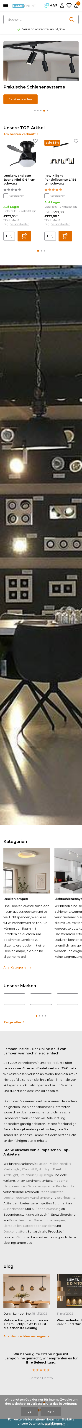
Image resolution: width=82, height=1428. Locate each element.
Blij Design (45, 1175)
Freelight (60, 1169)
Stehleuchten (67, 1197)
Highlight (45, 1169)
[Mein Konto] (62, 5)
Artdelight (10, 1175)
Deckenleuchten (16, 1197)
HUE (34, 1169)
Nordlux (65, 1164)
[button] (34, 110)
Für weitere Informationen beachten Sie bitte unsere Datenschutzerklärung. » (41, 1421)
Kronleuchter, (66, 1186)
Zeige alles (12, 1022)
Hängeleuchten (15, 1186)
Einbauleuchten (21, 1220)
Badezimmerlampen (49, 1220)
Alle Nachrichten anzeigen (24, 1336)
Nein (50, 1411)
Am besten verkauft (19, 134)
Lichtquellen (12, 1225)
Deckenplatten (14, 1231)
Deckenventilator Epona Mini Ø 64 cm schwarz (19, 179)
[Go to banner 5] (41, 72)
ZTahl (25, 1169)
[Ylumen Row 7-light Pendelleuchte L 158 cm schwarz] (61, 155)
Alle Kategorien (15, 967)
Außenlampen (14, 1209)
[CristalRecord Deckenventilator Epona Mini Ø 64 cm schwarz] (20, 155)
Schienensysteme (41, 1186)
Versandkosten (19, 224)
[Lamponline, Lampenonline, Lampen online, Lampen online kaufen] (24, 5)
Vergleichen (16, 195)
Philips (53, 1164)
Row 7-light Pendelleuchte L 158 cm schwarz (60, 179)
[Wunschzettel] (69, 5)
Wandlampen (40, 1197)
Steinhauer (28, 1175)
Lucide (42, 1164)
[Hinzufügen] (24, 236)
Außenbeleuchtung (46, 1209)
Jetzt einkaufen (20, 99)
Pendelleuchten (52, 1192)
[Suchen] (72, 19)
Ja (29, 1411)
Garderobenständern (39, 1225)
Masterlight (11, 1169)
